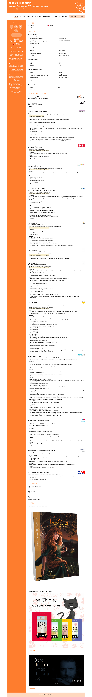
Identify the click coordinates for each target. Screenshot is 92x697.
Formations (32, 483)
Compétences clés (32, 34)
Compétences (32, 31)
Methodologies (32, 85)
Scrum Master (31, 491)
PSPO (29, 496)
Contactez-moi (16, 35)
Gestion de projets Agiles (34, 486)
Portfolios (32, 503)
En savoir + (32, 588)
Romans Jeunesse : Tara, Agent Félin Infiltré (40, 591)
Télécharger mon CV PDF (77, 16)
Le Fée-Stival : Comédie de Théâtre (38, 506)
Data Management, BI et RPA (36, 69)
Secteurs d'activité (33, 48)
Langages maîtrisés (33, 59)
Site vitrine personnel (34, 654)
